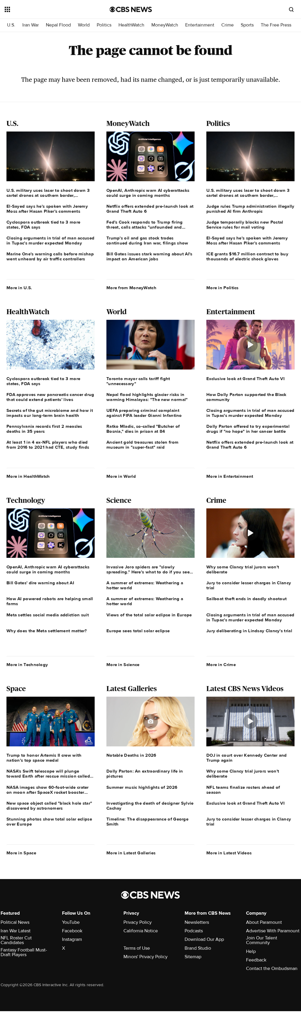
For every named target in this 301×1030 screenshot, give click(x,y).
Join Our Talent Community (261, 940)
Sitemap (193, 956)
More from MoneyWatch (131, 287)
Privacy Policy (137, 922)
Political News (15, 922)
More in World (121, 476)
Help (251, 951)
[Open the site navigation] (47, 9)
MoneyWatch (164, 25)
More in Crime (221, 664)
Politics (104, 25)
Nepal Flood (58, 25)
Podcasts (194, 931)
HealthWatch (131, 25)
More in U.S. (19, 287)
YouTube (71, 922)
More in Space (21, 853)
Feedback (256, 960)
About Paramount (264, 922)
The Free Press (276, 25)
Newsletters (197, 922)
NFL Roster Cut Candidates (16, 940)
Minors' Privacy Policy (145, 956)
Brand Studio (198, 948)
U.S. (11, 25)
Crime (227, 25)
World (84, 25)
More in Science (123, 664)
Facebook (72, 931)
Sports (247, 25)
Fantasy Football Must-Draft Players (24, 952)
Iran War (30, 25)
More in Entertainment (229, 476)
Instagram (72, 939)
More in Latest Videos (229, 853)
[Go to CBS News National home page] (131, 9)
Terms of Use (136, 948)
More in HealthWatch (28, 476)
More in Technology (27, 664)
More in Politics (222, 287)
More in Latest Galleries (130, 853)
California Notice (140, 931)
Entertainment (199, 25)
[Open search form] (291, 9)
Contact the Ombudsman (271, 968)
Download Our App (204, 939)
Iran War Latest (16, 931)
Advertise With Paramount (273, 931)
